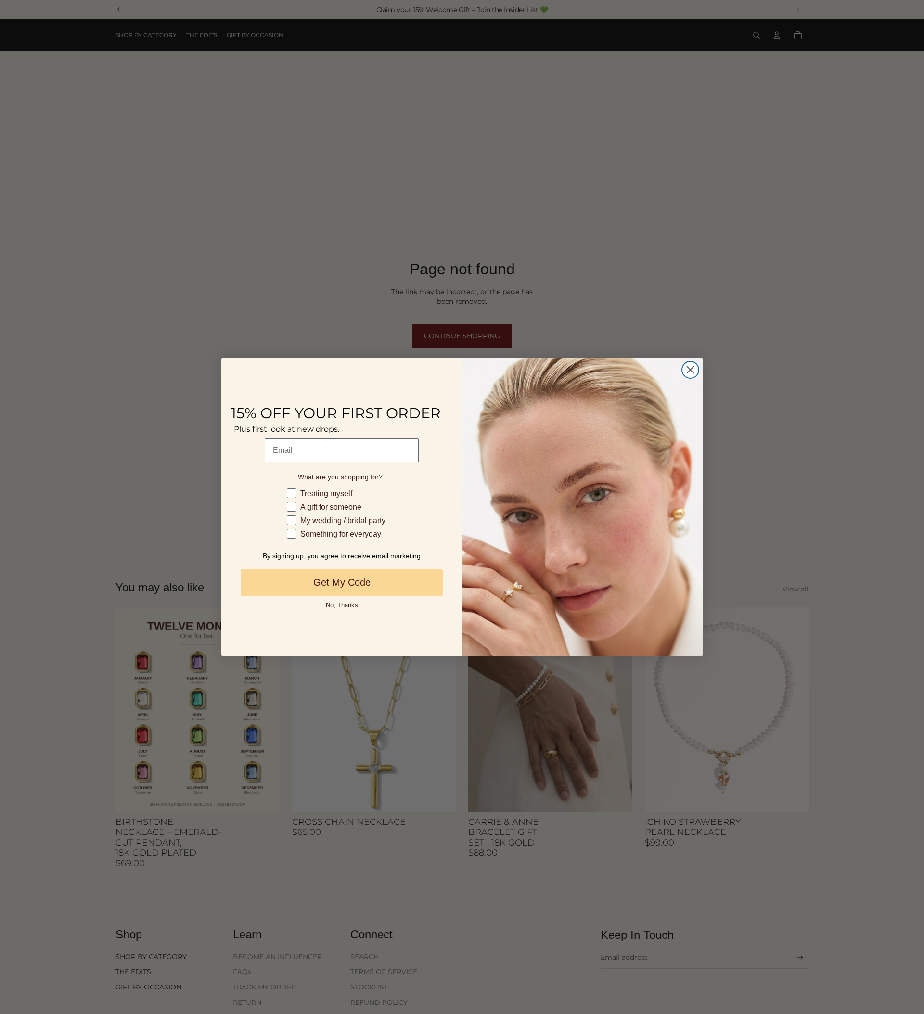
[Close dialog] (690, 369)
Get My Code (342, 582)
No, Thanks (342, 605)
